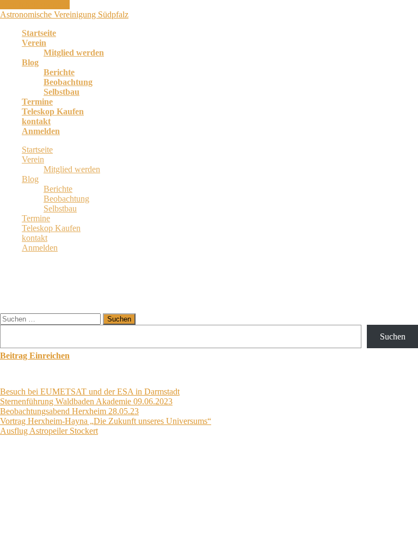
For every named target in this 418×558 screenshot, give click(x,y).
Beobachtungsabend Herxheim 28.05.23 (69, 411)
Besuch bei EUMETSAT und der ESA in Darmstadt (90, 391)
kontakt (36, 121)
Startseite (39, 33)
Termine (37, 101)
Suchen (392, 336)
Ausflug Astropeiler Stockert (49, 430)
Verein (34, 42)
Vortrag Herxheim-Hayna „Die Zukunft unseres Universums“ (105, 421)
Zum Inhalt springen (35, 4)
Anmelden (41, 131)
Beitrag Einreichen (35, 355)
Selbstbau (61, 91)
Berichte (59, 72)
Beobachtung (68, 82)
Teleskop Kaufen (53, 111)
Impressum (263, 472)
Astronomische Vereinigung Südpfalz (64, 14)
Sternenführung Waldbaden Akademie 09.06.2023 (86, 401)
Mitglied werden (74, 52)
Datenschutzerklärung (200, 472)
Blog (30, 62)
